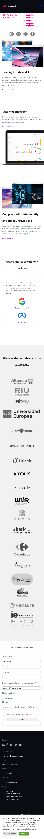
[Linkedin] (3, 745)
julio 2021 (10, 773)
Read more (6, 90)
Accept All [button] (23, 833)
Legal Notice (24, 814)
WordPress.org (12, 799)
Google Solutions (21, 308)
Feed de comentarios (14, 797)
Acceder (9, 791)
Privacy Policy (29, 714)
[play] (18, 34)
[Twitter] (16, 745)
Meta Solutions (21, 322)
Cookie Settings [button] (10, 833)
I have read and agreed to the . (19, 714)
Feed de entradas (13, 794)
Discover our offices (10, 765)
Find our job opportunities (12, 756)
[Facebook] (7, 745)
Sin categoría (11, 782)
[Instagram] (11, 745)
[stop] (25, 34)
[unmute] (11, 34)
